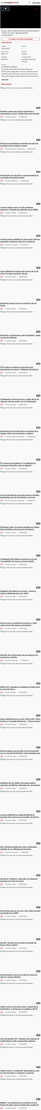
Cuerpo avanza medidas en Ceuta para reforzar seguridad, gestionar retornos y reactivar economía (20, 240)
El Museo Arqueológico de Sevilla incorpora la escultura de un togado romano (19, 144)
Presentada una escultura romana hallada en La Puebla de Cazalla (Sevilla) (19, 176)
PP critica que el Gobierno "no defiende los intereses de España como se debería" (18, 464)
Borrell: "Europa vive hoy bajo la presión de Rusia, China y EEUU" (18, 944)
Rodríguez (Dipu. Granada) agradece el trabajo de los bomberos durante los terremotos (19, 528)
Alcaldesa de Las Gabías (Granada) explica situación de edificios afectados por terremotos (20, 784)
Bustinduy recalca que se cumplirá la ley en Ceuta (18, 304)
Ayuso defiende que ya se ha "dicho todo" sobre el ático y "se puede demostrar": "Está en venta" (20, 720)
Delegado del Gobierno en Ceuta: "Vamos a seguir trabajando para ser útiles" (18, 592)
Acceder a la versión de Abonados (21, 39)
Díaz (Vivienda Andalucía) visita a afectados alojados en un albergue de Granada (18, 848)
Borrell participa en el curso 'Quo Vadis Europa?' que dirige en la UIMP (20, 912)
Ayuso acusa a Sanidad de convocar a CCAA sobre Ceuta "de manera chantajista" (18, 624)
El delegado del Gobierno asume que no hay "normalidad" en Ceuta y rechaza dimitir (18, 560)
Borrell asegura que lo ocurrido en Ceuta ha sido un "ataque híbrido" (18, 976)
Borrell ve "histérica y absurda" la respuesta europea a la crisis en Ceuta (18, 880)
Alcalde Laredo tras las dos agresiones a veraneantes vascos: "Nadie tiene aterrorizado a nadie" (19, 112)
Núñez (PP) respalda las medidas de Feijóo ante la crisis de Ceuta (20, 688)
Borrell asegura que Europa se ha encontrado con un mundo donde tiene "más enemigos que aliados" (20, 752)
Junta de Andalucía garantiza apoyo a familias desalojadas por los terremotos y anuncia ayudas (19, 496)
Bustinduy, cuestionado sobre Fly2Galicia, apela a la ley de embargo (20, 336)
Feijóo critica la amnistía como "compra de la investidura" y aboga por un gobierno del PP (19, 1008)
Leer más (4, 79)
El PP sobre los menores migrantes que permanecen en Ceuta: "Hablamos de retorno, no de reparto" (19, 368)
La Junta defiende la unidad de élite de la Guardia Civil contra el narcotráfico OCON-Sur (19, 816)
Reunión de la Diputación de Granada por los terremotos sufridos (19, 656)
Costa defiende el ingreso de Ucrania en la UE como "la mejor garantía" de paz (19, 272)
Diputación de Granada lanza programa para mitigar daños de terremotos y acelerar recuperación (19, 432)
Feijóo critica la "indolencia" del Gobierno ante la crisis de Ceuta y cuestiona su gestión (19, 1072)
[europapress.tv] (11, 2)
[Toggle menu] (2, 2)
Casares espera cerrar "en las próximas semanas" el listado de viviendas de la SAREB (19, 208)
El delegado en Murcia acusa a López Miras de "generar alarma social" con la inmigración (19, 400)
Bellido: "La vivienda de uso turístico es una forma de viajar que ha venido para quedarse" (19, 1104)
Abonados (36, 3)
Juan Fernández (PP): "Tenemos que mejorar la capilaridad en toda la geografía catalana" (19, 1040)
